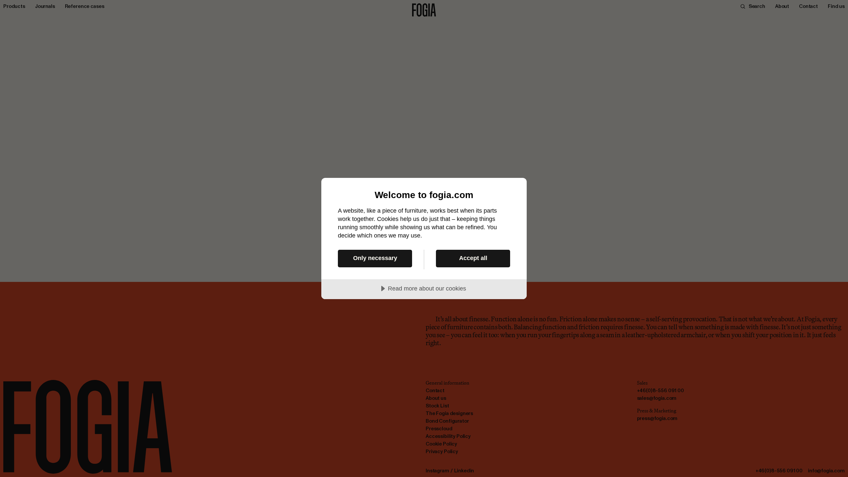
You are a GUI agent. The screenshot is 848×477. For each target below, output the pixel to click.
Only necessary (375, 258)
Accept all (473, 258)
